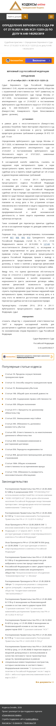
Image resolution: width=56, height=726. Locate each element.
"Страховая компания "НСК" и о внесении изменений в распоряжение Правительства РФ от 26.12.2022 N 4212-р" (28, 607)
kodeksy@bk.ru (32, 719)
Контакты (6, 723)
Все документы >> (45, 682)
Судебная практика (13, 42)
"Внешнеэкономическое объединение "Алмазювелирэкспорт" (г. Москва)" (28, 566)
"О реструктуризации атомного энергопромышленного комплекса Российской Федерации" (27, 547)
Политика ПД (30, 723)
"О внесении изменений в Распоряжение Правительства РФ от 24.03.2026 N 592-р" (28, 638)
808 (17, 237)
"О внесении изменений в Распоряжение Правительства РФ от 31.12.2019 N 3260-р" (28, 516)
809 (23, 237)
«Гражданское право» (11, 715)
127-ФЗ (47, 244)
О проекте (17, 723)
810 (28, 237)
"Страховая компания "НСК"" (28, 625)
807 (11, 237)
